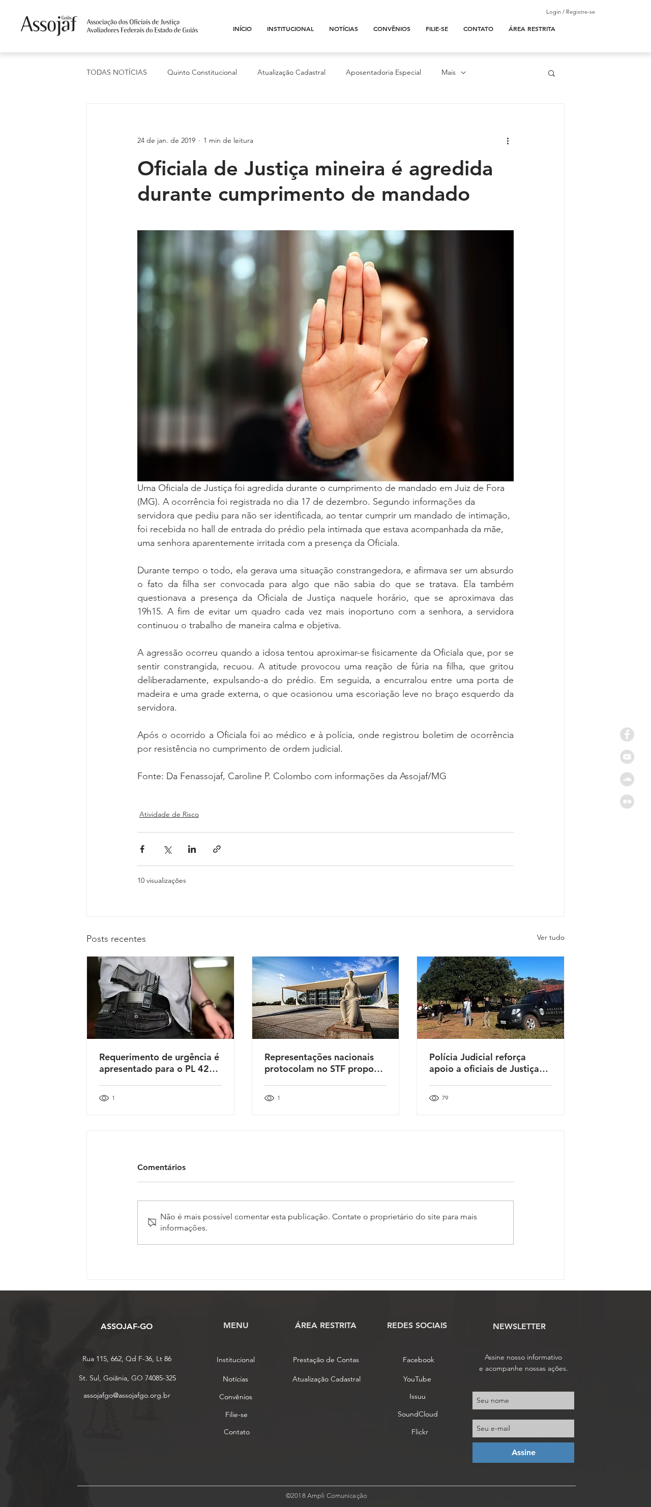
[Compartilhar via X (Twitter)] (167, 849)
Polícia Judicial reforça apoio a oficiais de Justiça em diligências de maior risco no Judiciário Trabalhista (484, 1062)
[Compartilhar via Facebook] (142, 849)
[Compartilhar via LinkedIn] (192, 849)
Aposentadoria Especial (383, 72)
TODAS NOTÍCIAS (116, 72)
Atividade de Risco (169, 814)
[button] (551, 73)
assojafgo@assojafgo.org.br (126, 1395)
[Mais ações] (507, 140)
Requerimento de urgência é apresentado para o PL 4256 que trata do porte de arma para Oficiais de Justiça (159, 1062)
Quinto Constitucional (202, 72)
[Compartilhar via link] (217, 849)
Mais (448, 72)
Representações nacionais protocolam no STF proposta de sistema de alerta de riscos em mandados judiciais (325, 1062)
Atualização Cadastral (291, 72)
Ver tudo (551, 937)
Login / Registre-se (570, 11)
